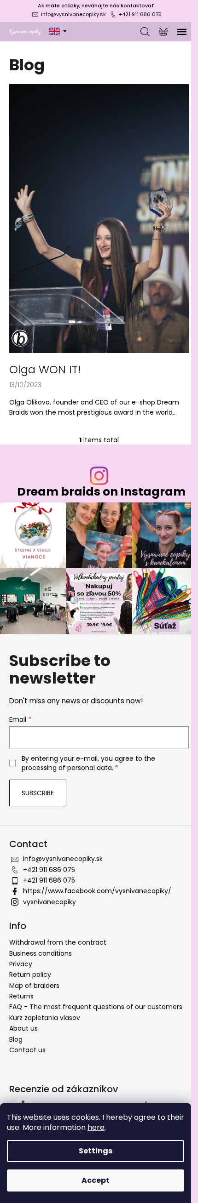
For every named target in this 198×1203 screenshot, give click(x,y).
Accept (96, 1180)
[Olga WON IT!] (99, 217)
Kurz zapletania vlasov (44, 1017)
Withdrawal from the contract (57, 942)
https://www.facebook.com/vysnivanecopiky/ (97, 890)
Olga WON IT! (45, 369)
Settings (95, 1151)
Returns (21, 996)
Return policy (30, 974)
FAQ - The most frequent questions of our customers (95, 1006)
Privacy (20, 964)
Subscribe (38, 793)
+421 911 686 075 (140, 14)
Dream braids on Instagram (101, 491)
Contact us (27, 1050)
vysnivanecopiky (49, 902)
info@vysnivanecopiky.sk (73, 14)
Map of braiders (34, 985)
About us (23, 1028)
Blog (16, 1039)
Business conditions (40, 953)
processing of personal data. (67, 767)
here (96, 1127)
